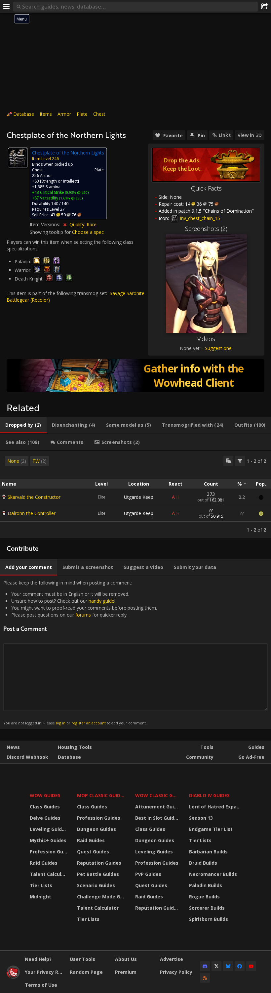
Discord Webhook (27, 757)
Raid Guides (44, 863)
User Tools (82, 959)
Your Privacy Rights (45, 972)
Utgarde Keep (138, 497)
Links (225, 135)
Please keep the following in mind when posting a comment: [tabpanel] (80, 652)
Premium (125, 972)
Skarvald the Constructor (34, 497)
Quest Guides (93, 851)
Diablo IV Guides (209, 795)
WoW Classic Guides (157, 795)
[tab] (23, 425)
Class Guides (45, 806)
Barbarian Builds (208, 851)
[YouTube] (251, 966)
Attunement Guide (157, 806)
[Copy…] (228, 461)
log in (60, 722)
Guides (256, 747)
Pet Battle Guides (98, 874)
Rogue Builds (204, 896)
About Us (126, 959)
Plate (82, 114)
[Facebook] (240, 966)
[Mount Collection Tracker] (135, 375)
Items (46, 114)
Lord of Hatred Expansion (216, 806)
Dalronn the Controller (32, 513)
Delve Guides (45, 818)
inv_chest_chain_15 (199, 218)
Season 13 (201, 818)
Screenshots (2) (206, 229)
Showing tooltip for (51, 232)
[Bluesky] (228, 966)
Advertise (171, 959)
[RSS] (205, 978)
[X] (216, 966)
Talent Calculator (49, 874)
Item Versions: (45, 224)
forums (83, 615)
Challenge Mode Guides (102, 896)
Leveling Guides (48, 829)
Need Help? (38, 959)
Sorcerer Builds (207, 908)
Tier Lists (41, 885)
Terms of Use (41, 985)
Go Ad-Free (251, 757)
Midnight (40, 896)
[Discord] (205, 966)
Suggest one (218, 348)
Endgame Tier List (211, 829)
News (13, 747)
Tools (206, 747)
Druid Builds (203, 863)
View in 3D (250, 135)
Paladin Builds (205, 885)
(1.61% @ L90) (70, 197)
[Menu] (6, 6)
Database (23, 114)
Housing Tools (75, 747)
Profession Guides (49, 851)
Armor (64, 114)
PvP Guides (148, 874)
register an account (88, 722)
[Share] (264, 6)
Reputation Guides (99, 863)
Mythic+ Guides (48, 840)
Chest (99, 114)
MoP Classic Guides (101, 795)
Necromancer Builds (213, 874)
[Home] (13, 977)
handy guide (101, 601)
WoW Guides (45, 795)
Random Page (86, 972)
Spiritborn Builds (208, 919)
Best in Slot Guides (157, 818)
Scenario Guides (96, 885)
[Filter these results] (240, 461)
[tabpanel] (135, 494)
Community (199, 757)
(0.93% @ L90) (76, 192)
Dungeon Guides (96, 829)
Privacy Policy (176, 972)
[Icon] (18, 158)
